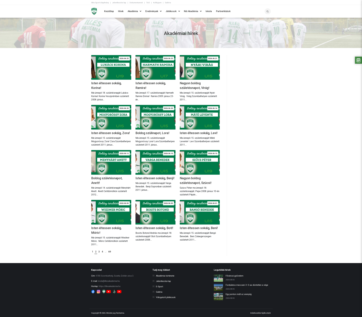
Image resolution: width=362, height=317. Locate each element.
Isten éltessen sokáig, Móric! (106, 230)
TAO (148, 3)
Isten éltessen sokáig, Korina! (106, 85)
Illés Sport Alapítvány (100, 3)
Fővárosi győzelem (234, 276)
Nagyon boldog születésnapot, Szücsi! (195, 180)
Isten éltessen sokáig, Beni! (199, 228)
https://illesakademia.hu (109, 286)
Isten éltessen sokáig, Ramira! (150, 85)
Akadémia (133, 11)
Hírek (120, 11)
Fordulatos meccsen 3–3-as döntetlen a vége (247, 285)
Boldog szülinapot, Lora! (152, 133)
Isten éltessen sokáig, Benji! (154, 178)
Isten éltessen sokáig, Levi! (198, 133)
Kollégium (157, 3)
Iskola (209, 11)
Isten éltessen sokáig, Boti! (154, 228)
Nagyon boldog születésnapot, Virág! (194, 85)
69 (109, 251)
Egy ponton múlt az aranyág (239, 294)
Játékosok (171, 11)
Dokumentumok (136, 3)
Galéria (168, 3)
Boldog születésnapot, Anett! (106, 180)
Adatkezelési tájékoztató (260, 313)
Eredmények (151, 11)
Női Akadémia (191, 11)
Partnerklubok (223, 11)
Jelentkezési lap (119, 3)
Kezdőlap (109, 11)
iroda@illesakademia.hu (109, 281)
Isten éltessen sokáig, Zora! (110, 133)
